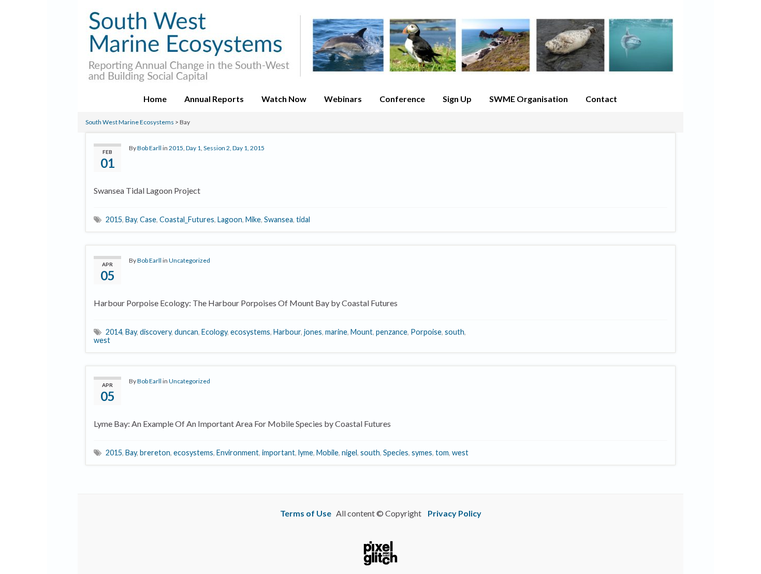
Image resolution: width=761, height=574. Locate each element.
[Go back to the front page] (380, 43)
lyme (305, 452)
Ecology (214, 331)
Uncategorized (189, 260)
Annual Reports (214, 99)
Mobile (327, 452)
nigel (349, 452)
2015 (176, 148)
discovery (155, 331)
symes (422, 452)
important (278, 452)
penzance (391, 331)
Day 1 (193, 148)
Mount (361, 331)
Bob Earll (149, 148)
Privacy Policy (454, 513)
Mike (253, 219)
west (102, 340)
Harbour (287, 331)
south (454, 331)
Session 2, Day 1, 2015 (234, 148)
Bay (131, 219)
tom (442, 452)
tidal (303, 219)
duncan (186, 331)
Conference (402, 99)
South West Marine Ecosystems (129, 122)
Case (148, 219)
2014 (114, 331)
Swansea (278, 219)
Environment (237, 452)
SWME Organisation (528, 99)
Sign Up (457, 99)
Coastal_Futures (186, 219)
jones (313, 331)
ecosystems (250, 331)
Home (155, 99)
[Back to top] (738, 551)
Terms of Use (305, 513)
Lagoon (229, 219)
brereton (155, 452)
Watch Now (283, 99)
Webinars (343, 99)
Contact (601, 99)
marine (336, 331)
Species (395, 452)
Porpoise (426, 331)
